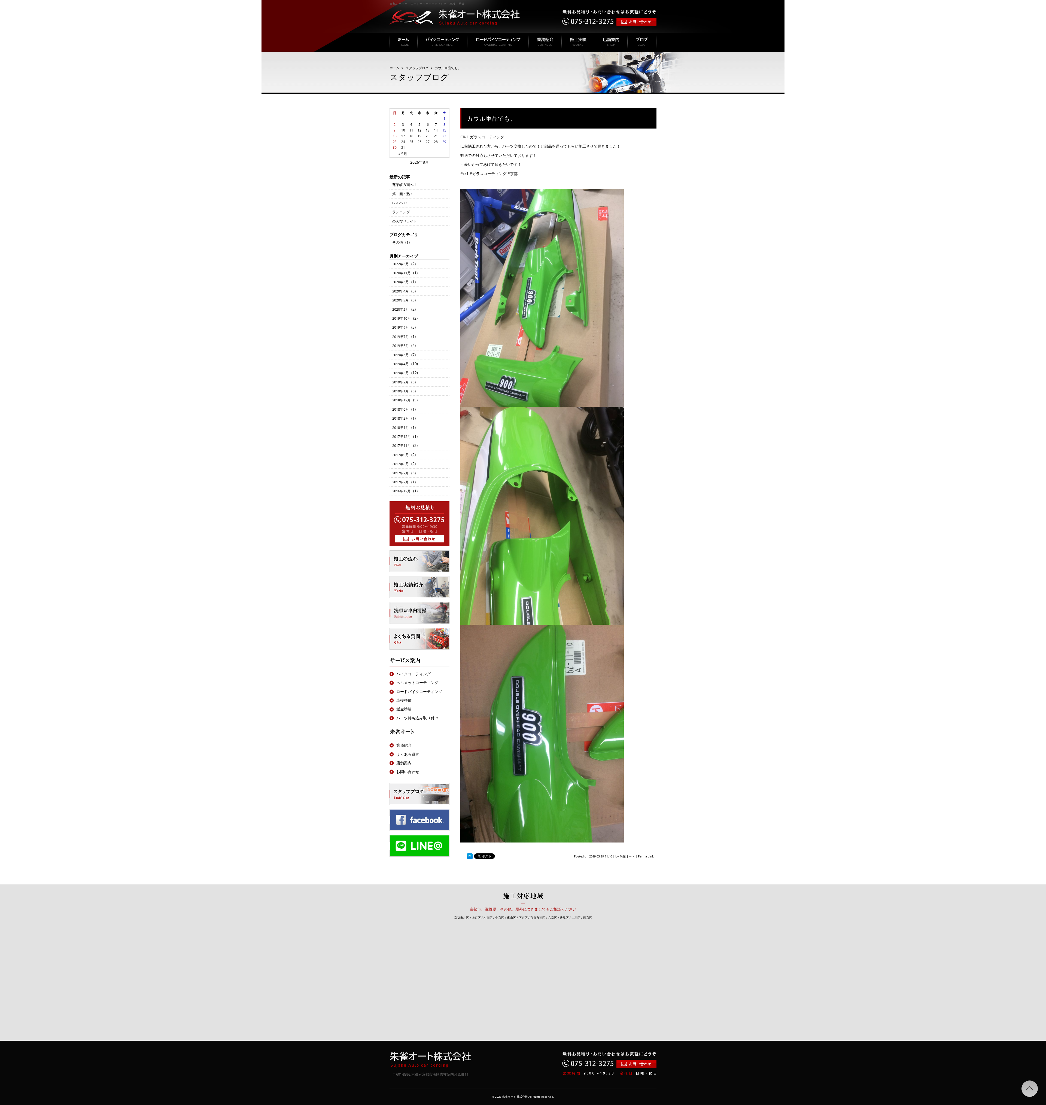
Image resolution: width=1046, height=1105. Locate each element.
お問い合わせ (407, 771)
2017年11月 (401, 445)
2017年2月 (400, 482)
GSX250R (399, 202)
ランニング (401, 211)
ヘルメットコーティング (417, 682)
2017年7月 (400, 473)
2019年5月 (400, 354)
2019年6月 (400, 345)
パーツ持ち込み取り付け (417, 718)
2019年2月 (400, 382)
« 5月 (402, 153)
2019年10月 (401, 318)
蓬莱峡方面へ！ (404, 184)
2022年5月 (400, 263)
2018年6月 (400, 409)
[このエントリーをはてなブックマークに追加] (470, 856)
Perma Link (646, 856)
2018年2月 (400, 418)
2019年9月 (400, 327)
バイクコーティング (413, 673)
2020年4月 (400, 291)
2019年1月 (400, 391)
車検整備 (404, 700)
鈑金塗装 (404, 709)
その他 (397, 242)
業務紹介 (404, 745)
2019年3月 (400, 372)
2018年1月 (400, 427)
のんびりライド (404, 221)
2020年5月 (400, 281)
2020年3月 (400, 300)
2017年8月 (400, 463)
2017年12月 (401, 436)
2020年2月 (400, 309)
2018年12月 (401, 400)
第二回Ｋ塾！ (402, 193)
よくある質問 (407, 754)
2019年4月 (400, 363)
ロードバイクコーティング (419, 691)
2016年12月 (401, 491)
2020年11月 (401, 272)
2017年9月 (400, 454)
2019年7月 (400, 336)
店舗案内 (404, 762)
